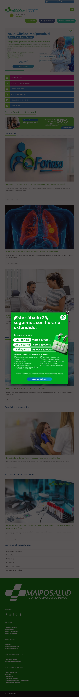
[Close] (67, 313)
